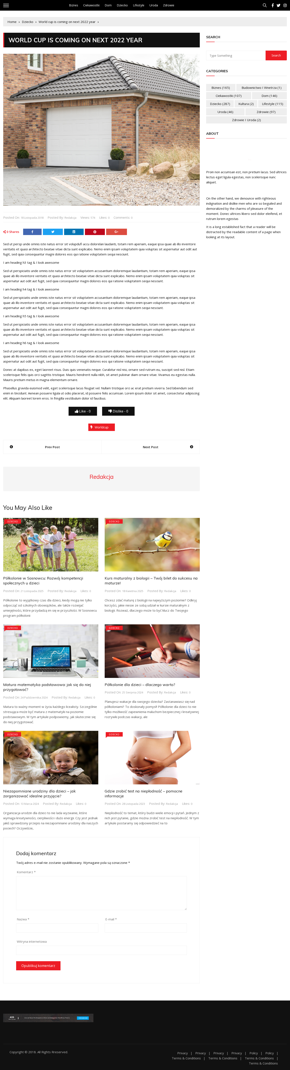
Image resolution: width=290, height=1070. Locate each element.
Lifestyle (138, 5)
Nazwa (23, 919)
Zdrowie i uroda (246, 120)
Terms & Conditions (186, 1058)
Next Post (150, 447)
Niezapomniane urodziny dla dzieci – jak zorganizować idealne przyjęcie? (39, 793)
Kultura (246, 104)
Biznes (73, 5)
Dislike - (120, 411)
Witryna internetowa (32, 941)
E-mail (111, 919)
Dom (108, 5)
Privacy (182, 1053)
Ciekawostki (91, 5)
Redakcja (70, 218)
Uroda (153, 5)
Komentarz (26, 872)
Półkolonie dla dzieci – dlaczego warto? (140, 684)
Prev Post (52, 447)
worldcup (101, 427)
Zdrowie (168, 5)
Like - (84, 411)
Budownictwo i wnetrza (262, 87)
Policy (253, 1053)
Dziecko (122, 5)
